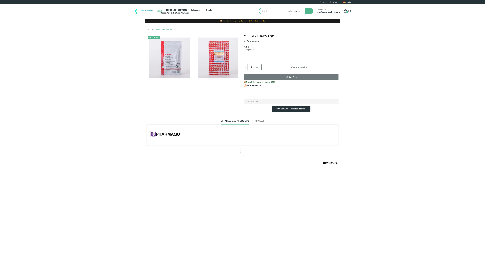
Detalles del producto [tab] (235, 120)
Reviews (259, 120)
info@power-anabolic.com (328, 12)
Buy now (293, 77)
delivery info (260, 21)
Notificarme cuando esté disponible (291, 109)
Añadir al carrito (299, 67)
